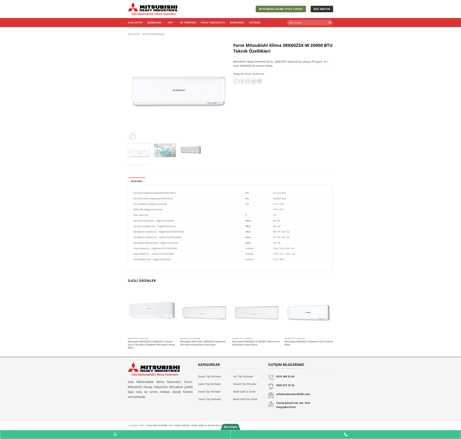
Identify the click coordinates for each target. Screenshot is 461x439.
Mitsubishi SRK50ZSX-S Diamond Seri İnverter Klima (309, 343)
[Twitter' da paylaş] (242, 81)
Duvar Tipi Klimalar (153, 34)
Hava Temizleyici (213, 22)
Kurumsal (237, 22)
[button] (132, 136)
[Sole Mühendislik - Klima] (153, 9)
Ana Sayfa (135, 22)
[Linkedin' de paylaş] (259, 81)
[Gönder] (329, 22)
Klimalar (154, 22)
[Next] (221, 91)
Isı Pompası (188, 22)
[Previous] (134, 91)
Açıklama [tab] (136, 181)
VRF (170, 22)
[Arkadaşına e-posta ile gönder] (247, 81)
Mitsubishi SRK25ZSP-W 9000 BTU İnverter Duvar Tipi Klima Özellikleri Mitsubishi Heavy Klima (151, 344)
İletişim (254, 22)
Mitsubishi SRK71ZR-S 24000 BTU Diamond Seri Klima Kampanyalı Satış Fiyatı (202, 343)
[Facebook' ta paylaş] (236, 81)
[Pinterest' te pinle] (253, 81)
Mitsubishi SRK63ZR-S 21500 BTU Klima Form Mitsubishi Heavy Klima (256, 343)
